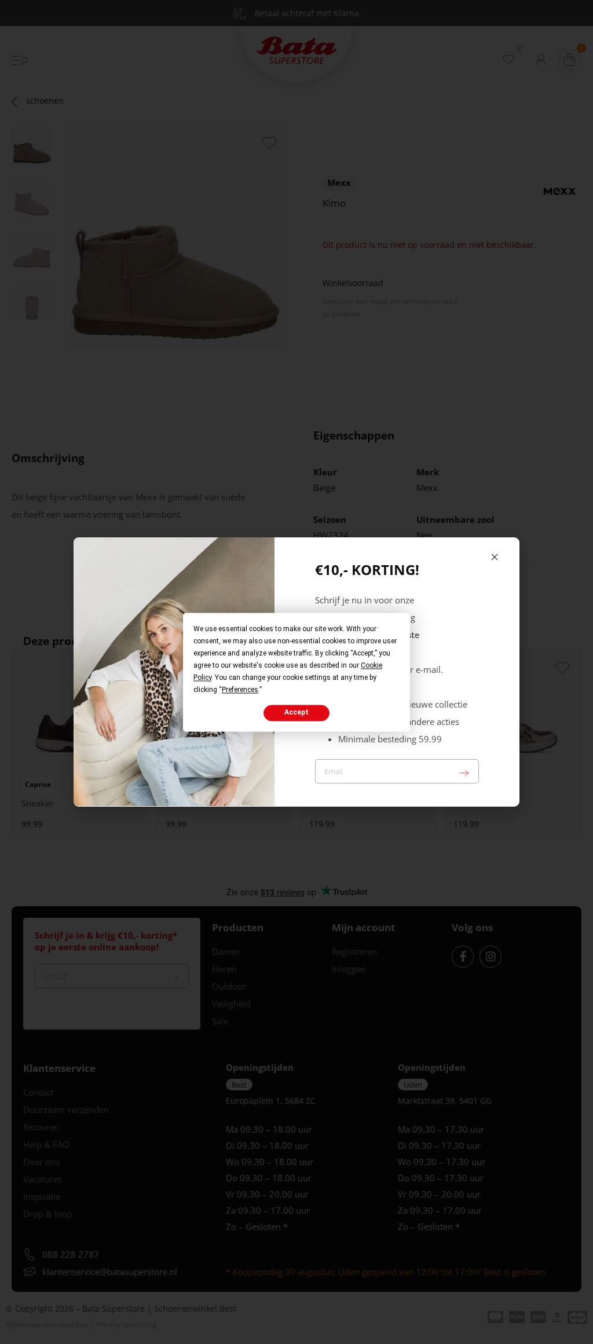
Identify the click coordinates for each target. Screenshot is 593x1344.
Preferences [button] (240, 690)
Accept (296, 713)
